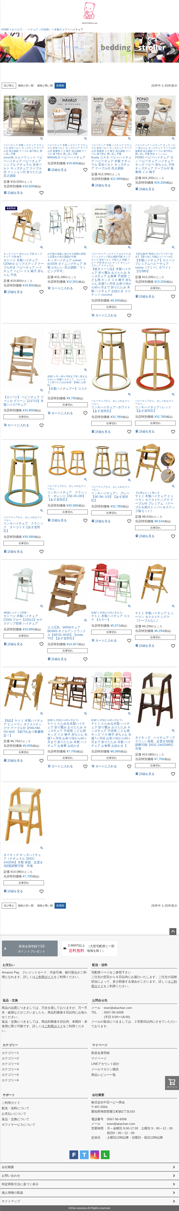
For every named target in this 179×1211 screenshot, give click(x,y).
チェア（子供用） (40, 29)
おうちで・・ (20, 29)
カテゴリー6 (10, 1080)
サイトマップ (11, 1201)
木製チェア (60, 29)
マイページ (99, 1045)
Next (173, 50)
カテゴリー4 (10, 1069)
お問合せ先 (99, 1000)
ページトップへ (172, 931)
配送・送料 (99, 965)
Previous (5, 50)
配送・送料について (15, 1108)
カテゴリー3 (10, 1064)
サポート (9, 1095)
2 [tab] (91, 66)
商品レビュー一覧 (103, 1074)
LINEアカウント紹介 (105, 1064)
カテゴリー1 (10, 1053)
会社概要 (98, 1095)
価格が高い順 (45, 85)
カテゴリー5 (10, 1074)
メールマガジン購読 (105, 1069)
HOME (5, 29)
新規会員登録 (100, 1053)
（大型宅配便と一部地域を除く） (91, 948)
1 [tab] (88, 66)
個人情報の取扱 (12, 1192)
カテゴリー (10, 1045)
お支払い (9, 965)
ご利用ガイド (44, 977)
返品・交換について (15, 1119)
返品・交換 (10, 1000)
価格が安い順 (26, 85)
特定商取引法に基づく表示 (20, 1184)
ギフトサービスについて (18, 1124)
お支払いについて (14, 1113)
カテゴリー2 (10, 1058)
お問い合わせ (11, 1175)
